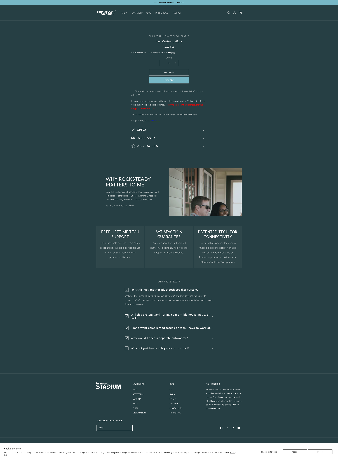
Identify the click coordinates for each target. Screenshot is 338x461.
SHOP (135, 389)
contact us (155, 120)
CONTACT (173, 399)
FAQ (171, 389)
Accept (294, 451)
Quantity (169, 58)
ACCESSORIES (138, 394)
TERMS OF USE (175, 413)
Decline (320, 451)
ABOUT (135, 403)
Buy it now (169, 80)
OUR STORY (137, 399)
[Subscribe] (130, 428)
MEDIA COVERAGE (139, 413)
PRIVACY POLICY (176, 408)
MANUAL (173, 394)
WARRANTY (174, 403)
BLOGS (135, 408)
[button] (125, 13)
